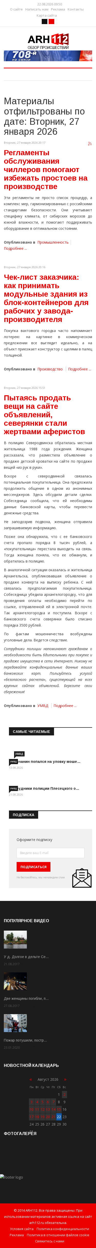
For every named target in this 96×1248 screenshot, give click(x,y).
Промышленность (53, 242)
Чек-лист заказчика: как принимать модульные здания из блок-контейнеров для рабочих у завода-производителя (46, 298)
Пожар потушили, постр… (25, 1040)
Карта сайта (47, 15)
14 (53, 1109)
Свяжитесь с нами (49, 1241)
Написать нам (36, 9)
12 (42, 1109)
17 (31, 1116)
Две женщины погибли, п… (26, 998)
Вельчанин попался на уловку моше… (45, 762)
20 (48, 1116)
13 (48, 1109)
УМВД (42, 705)
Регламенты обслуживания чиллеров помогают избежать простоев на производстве (46, 169)
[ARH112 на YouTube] (48, 55)
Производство (50, 369)
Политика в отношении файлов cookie (58, 1235)
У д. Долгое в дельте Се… (26, 957)
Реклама (58, 9)
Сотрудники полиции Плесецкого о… (44, 788)
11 (37, 1109)
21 (53, 1116)
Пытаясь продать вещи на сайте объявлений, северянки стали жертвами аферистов (44, 414)
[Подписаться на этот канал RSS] (90, 144)
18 (37, 1116)
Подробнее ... (15, 248)
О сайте (16, 9)
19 (42, 1116)
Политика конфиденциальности (63, 1228)
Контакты (76, 9)
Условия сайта (22, 1228)
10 (31, 1109)
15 (59, 1109)
